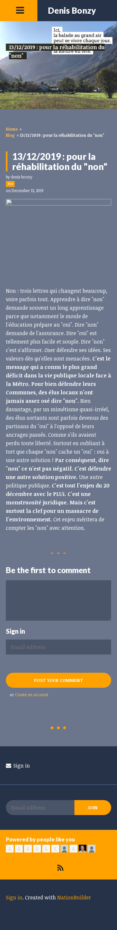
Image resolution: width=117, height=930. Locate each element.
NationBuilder (74, 897)
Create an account (31, 694)
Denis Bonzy (72, 10)
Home (12, 129)
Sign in (21, 765)
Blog (10, 135)
